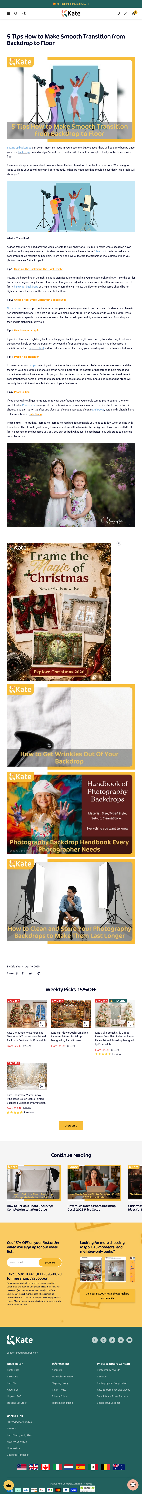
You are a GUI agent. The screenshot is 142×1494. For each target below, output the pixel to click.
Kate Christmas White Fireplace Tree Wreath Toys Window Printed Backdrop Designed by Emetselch (26, 1036)
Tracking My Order (16, 1402)
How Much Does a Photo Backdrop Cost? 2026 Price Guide (92, 1208)
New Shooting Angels (26, 330)
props (32, 365)
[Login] (125, 13)
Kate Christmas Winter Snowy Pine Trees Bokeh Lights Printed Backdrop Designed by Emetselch (26, 1099)
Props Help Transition (26, 356)
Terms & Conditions (62, 1402)
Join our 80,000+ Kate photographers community (107, 1296)
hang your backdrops (26, 286)
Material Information (63, 1376)
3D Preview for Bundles (19, 1422)
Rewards (101, 1376)
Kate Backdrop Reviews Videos (113, 1389)
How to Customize (17, 1441)
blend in (99, 251)
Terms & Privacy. (19, 1305)
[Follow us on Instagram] (103, 1340)
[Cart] (133, 13)
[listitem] (17, 973)
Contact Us (13, 1370)
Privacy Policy (59, 1396)
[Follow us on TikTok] (112, 1340)
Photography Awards (108, 1370)
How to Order (14, 1448)
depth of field (36, 348)
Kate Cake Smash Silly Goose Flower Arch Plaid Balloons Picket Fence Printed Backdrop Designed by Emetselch (114, 1038)
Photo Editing (22, 392)
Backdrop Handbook (18, 1454)
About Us (57, 1370)
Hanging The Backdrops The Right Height (38, 269)
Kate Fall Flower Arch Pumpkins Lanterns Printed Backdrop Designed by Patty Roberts (69, 1036)
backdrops (24, 152)
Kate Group (35, 414)
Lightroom (98, 409)
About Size (12, 1389)
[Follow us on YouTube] (129, 1340)
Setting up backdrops (19, 147)
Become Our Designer (108, 1402)
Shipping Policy (60, 1383)
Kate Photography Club (19, 1435)
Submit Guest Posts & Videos (112, 1396)
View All (71, 1125)
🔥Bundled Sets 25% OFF (71, 3)
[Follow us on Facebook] (95, 1340)
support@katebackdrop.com (22, 1352)
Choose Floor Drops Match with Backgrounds (40, 299)
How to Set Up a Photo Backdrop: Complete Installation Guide (30, 1208)
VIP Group (12, 1376)
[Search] (15, 13)
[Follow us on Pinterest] (121, 1340)
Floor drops (13, 308)
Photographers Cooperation (112, 1383)
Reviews (11, 1428)
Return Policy (59, 1389)
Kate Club (12, 1383)
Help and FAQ (14, 1396)
